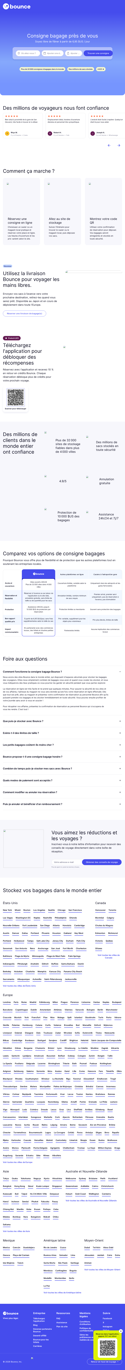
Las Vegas (8, 918)
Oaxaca (6, 1255)
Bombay (17, 1217)
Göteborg (99, 1109)
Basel (110, 1109)
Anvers (63, 1125)
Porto (108, 1017)
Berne (73, 1125)
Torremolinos (19, 1132)
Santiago (75, 1263)
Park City (81, 941)
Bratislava (100, 1094)
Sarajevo (53, 1040)
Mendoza (48, 1270)
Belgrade (30, 1063)
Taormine (38, 1094)
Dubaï (87, 1247)
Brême (112, 1125)
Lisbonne (86, 1002)
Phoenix (45, 933)
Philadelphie (60, 918)
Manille (20, 1209)
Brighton (74, 1040)
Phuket (34, 1201)
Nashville (47, 918)
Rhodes (18, 1079)
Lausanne (7, 1125)
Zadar (58, 1033)
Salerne (30, 1071)
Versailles (38, 1140)
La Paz (47, 1286)
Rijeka (6, 1140)
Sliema (65, 1102)
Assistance (61, 1322)
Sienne (6, 1102)
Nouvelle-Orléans (11, 925)
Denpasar (54, 1194)
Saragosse (36, 1117)
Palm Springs (74, 956)
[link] (24, 313)
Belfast (61, 1056)
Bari (78, 1025)
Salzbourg (18, 1071)
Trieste (66, 1063)
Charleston (81, 948)
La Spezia (7, 1063)
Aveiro (6, 1148)
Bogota (73, 1270)
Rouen (36, 1125)
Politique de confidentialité (86, 1329)
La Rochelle (57, 1079)
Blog (35, 1325)
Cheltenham (68, 1148)
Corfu (48, 1025)
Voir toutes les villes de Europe (17, 1162)
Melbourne (71, 1178)
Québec (109, 941)
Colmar (15, 1094)
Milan (55, 1002)
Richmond (113, 933)
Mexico (6, 1247)
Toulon (79, 1094)
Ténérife (110, 1071)
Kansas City (55, 971)
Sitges (99, 1132)
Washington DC (23, 918)
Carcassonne (9, 1117)
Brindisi (89, 1086)
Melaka (6, 1217)
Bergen (101, 1056)
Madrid (33, 1002)
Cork (57, 1117)
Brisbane (93, 1178)
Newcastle (110, 1033)
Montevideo (60, 1278)
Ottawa (98, 948)
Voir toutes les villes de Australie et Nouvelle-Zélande (91, 1200)
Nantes (89, 1094)
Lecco (54, 1109)
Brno (107, 1132)
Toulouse (47, 1033)
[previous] (109, 145)
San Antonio (21, 948)
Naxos (18, 1125)
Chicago (62, 910)
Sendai (25, 1201)
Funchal (77, 1079)
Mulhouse (112, 1140)
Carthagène (61, 1270)
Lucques (41, 1102)
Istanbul (78, 1017)
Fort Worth (68, 948)
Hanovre (92, 1071)
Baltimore (7, 956)
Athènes (58, 1010)
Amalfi (74, 1102)
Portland (35, 933)
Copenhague (21, 1010)
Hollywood (19, 941)
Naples (37, 918)
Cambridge (79, 925)
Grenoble (100, 1117)
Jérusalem (89, 1255)
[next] (119, 145)
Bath (74, 1063)
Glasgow (29, 1033)
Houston (56, 933)
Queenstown (72, 1186)
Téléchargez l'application (39, 1319)
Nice (52, 1017)
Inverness (111, 1086)
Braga (117, 1148)
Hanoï (6, 1201)
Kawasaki (7, 1194)
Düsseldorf (89, 1079)
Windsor (45, 1079)
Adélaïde (85, 1186)
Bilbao (6, 1040)
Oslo (38, 1033)
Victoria (99, 941)
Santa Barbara (68, 964)
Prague (64, 1002)
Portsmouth (51, 1094)
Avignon (7, 1071)
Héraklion (7, 1048)
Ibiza (50, 1071)
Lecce (70, 1094)
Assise (58, 1071)
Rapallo (115, 1132)
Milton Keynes (105, 1148)
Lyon (59, 1048)
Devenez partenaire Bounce (42, 1330)
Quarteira (29, 1102)
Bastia (111, 1117)
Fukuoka (45, 1201)
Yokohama (26, 1178)
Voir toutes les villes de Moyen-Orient (102, 1269)
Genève (23, 1086)
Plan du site (62, 1326)
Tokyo (6, 1178)
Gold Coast (80, 1194)
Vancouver (100, 910)
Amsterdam (45, 1010)
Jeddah (100, 1255)
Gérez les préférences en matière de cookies (89, 1337)
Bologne (91, 1010)
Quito (71, 1278)
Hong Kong (19, 1186)
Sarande (19, 1155)
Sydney (82, 1178)
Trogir (113, 1079)
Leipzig (53, 1125)
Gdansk (18, 1033)
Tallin (110, 1056)
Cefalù (71, 1132)
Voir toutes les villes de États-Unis (19, 986)
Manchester (111, 1010)
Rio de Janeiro (50, 1247)
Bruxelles (68, 1025)
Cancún (16, 1247)
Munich (17, 1017)
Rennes (111, 1094)
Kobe (28, 1209)
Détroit (45, 964)
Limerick (73, 1140)
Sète (38, 1155)
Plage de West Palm (56, 956)
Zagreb (104, 1048)
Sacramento (8, 979)
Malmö (49, 1140)
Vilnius (6, 1094)
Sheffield (78, 1109)
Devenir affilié (39, 1335)
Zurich (92, 1056)
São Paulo (63, 1263)
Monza (15, 1148)
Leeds (6, 1056)
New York (7, 910)
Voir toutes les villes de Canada (109, 956)
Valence (57, 1025)
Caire (109, 1255)
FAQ (58, 1318)
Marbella (48, 1117)
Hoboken (18, 971)
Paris (16, 1002)
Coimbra (34, 1109)
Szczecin (82, 1125)
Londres (7, 1002)
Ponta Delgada (40, 1148)
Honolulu (67, 925)
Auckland (112, 1178)
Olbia (119, 1071)
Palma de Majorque (63, 1086)
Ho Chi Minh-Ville (38, 1194)
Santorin (16, 1056)
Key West (78, 933)
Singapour (57, 1186)
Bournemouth (35, 1132)
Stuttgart (41, 1040)
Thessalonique (10, 1086)
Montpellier (45, 1086)
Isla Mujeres (8, 1263)
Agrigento (55, 1148)
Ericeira (29, 1155)
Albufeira (56, 1155)
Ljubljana (27, 1056)
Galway (71, 1056)
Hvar (62, 1094)
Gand (67, 1071)
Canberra (106, 1194)
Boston (26, 910)
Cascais (27, 1140)
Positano (19, 1063)
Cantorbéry (61, 1140)
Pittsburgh (22, 964)
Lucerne (41, 1063)
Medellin (48, 1278)
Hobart (69, 1194)
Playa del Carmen (21, 1255)
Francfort (36, 1017)
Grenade (93, 1102)
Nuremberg (53, 1102)
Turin (100, 1017)
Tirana (99, 1033)
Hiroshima (57, 1178)
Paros (80, 1132)
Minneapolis (38, 956)
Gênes (18, 1048)
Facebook (107, 1318)
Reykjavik (26, 1094)
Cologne (82, 1056)
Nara (25, 1217)
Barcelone (7, 1010)
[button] (98, 53)
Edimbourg (44, 1002)
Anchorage (43, 948)
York (26, 1017)
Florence (74, 1002)
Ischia (27, 1125)
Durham (70, 941)
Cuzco (63, 1247)
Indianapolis (9, 964)
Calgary (110, 918)
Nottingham (105, 1063)
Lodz (24, 1109)
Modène (95, 1048)
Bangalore (36, 1217)
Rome (24, 1002)
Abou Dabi (108, 1247)
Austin (6, 933)
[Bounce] (16, 6)
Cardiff (63, 1040)
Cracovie (7, 1017)
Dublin (34, 1010)
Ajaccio (66, 1117)
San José (55, 948)
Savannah (7, 948)
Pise (45, 1017)
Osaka (15, 1178)
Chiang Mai (8, 1209)
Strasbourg (70, 1048)
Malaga (60, 1017)
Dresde (44, 1109)
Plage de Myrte (22, 956)
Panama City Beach (73, 971)
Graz (61, 1109)
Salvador (63, 1255)
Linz (69, 1109)
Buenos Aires (50, 1255)
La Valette (83, 1048)
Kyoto (46, 1178)
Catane (39, 1025)
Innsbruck (39, 1056)
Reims (44, 1125)
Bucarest (51, 1056)
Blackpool (7, 1079)
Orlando (73, 918)
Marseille (87, 1025)
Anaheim (35, 964)
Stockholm (90, 1017)
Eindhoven (102, 1079)
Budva (102, 1140)
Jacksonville (71, 979)
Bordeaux (29, 1040)
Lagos (48, 1132)
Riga (68, 1079)
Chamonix (40, 1048)
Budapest (116, 1002)
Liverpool (7, 1033)
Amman (88, 1263)
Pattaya (46, 1209)
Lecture (113, 1102)
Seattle (51, 910)
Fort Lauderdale (29, 925)
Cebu (55, 1209)
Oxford (97, 1025)
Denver (15, 933)
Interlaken (23, 1117)
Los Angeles (39, 910)
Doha (117, 1255)
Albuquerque (23, 979)
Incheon (15, 1201)
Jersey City (57, 941)
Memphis (42, 971)
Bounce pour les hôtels (41, 1340)
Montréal (99, 918)
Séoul (30, 1186)
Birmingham (54, 1063)
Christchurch (107, 1186)
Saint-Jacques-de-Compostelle (106, 1040)
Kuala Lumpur (42, 1186)
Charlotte (30, 971)
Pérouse (89, 1117)
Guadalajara (29, 1247)
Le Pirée (103, 1102)
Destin (81, 964)
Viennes (69, 1010)
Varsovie (79, 1010)
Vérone (117, 1017)
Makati (46, 1217)
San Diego (45, 925)
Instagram (107, 1326)
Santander (17, 1102)
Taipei (24, 1194)
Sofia (77, 1033)
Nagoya (37, 1178)
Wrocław (68, 1033)
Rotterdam (78, 1117)
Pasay (55, 1201)
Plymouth (26, 1148)
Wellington (94, 1194)
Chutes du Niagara (104, 925)
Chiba (55, 1217)
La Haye (91, 1148)
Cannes (99, 1086)
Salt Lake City (42, 941)
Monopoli (14, 1109)
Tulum (20, 1263)
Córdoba (79, 1086)
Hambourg (27, 1025)
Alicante (115, 1048)
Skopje (83, 1140)
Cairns (95, 1186)
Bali (16, 1194)
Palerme (16, 1025)
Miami (18, 910)
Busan (37, 1209)
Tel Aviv (96, 1247)
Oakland (67, 933)
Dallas (25, 933)
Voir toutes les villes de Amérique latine (62, 1292)
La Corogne (59, 1132)
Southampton (31, 1079)
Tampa (30, 941)
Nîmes (46, 1155)
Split (69, 1017)
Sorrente (40, 1071)
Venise (96, 1002)
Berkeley (7, 971)
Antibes (89, 1109)
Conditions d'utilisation (85, 1322)
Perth (102, 1178)
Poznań (83, 1063)
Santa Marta (49, 1263)
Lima (73, 1255)
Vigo (5, 1109)
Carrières (37, 1346)
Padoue (93, 1063)
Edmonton (100, 933)
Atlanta (56, 925)
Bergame (28, 1048)
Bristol (51, 1048)
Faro (101, 1071)
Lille (74, 1071)
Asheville (37, 979)
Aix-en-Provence (98, 1125)
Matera (33, 1086)
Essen (93, 1140)
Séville (6, 1025)
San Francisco (75, 910)
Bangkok (7, 1186)
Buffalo (54, 964)
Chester (6, 1132)
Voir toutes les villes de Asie (16, 1231)
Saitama (6, 1224)
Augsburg (7, 1155)
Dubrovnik (88, 1033)
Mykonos (108, 1025)
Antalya (89, 1132)
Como (82, 1071)
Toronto (112, 910)
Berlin (100, 1010)
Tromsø (81, 1148)
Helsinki (84, 1040)
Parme (83, 1102)
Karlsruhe (16, 1140)
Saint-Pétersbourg (53, 979)
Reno (32, 948)
